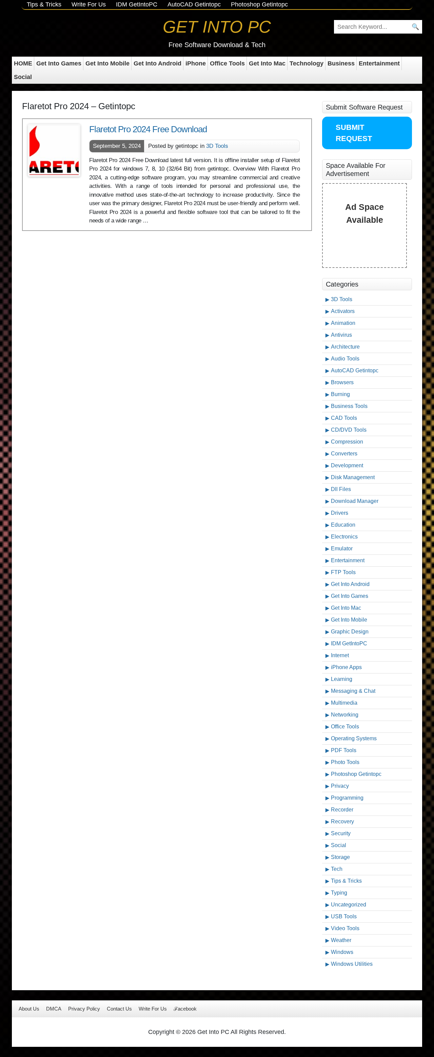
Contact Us (119, 1009)
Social (23, 77)
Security (341, 833)
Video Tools (345, 928)
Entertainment (379, 63)
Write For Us (89, 4)
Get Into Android (157, 63)
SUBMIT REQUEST (354, 133)
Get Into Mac (267, 63)
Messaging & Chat (353, 691)
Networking (344, 715)
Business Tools (349, 406)
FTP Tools (343, 572)
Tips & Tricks (44, 4)
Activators (343, 311)
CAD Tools (344, 418)
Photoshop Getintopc (259, 4)
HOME (23, 63)
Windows (342, 952)
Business (341, 63)
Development (347, 465)
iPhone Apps (346, 667)
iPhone (195, 63)
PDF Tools (343, 750)
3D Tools (217, 146)
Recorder (342, 810)
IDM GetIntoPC (136, 4)
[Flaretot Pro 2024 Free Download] (54, 150)
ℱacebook (185, 1009)
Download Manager (354, 501)
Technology (306, 63)
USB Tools (344, 916)
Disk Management (353, 477)
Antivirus (341, 335)
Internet (340, 655)
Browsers (342, 382)
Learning (341, 679)
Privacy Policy (84, 1009)
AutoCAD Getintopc (194, 4)
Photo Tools (345, 762)
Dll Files (341, 489)
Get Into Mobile (107, 63)
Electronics (344, 537)
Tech (336, 869)
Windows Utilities (352, 964)
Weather (341, 940)
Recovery (342, 821)
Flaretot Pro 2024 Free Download (148, 129)
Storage (340, 857)
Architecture (345, 347)
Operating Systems (354, 738)
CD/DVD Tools (349, 430)
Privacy (340, 786)
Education (343, 525)
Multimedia (344, 703)
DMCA (53, 1009)
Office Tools (227, 63)
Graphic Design (350, 631)
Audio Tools (345, 358)
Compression (347, 442)
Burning (340, 394)
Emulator (342, 548)
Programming (347, 798)
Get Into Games (58, 63)
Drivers (339, 513)
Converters (344, 453)
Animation (343, 323)
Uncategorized (348, 904)
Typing (339, 893)
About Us (29, 1009)
